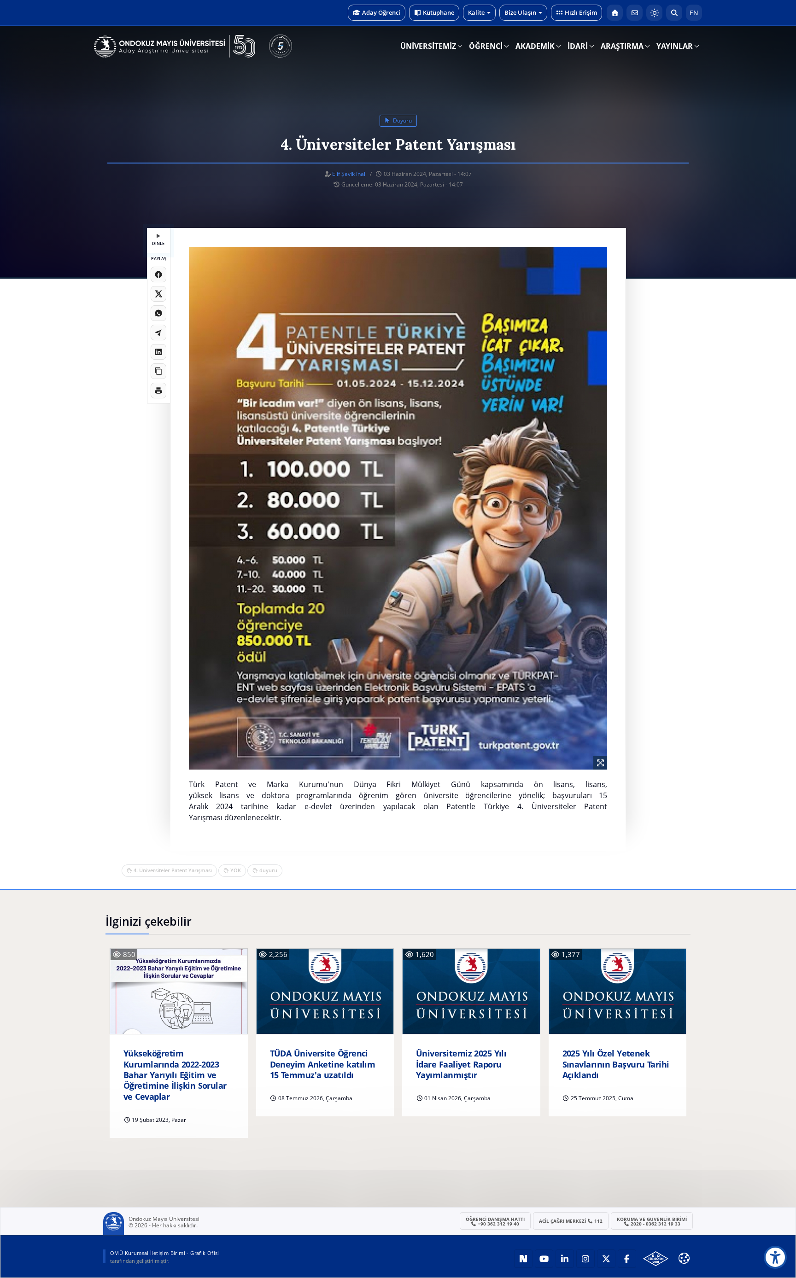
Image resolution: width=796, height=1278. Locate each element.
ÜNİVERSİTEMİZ (428, 46)
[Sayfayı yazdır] (158, 390)
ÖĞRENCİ (486, 46)
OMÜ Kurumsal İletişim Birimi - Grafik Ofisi (164, 1252)
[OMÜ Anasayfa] (615, 13)
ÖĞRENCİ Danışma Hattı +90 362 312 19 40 (495, 1221)
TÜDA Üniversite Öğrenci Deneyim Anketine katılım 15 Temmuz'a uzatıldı (322, 1064)
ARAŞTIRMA (622, 46)
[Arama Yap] (674, 13)
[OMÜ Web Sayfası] (174, 46)
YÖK (235, 870)
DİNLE (158, 243)
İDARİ (578, 46)
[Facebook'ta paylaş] (158, 274)
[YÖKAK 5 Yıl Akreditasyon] (280, 46)
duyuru (402, 120)
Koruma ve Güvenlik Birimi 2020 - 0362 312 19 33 (652, 1221)
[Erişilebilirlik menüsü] (775, 1257)
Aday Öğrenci (381, 12)
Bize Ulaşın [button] (520, 12)
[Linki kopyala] (158, 371)
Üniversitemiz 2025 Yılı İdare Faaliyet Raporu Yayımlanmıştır (461, 1064)
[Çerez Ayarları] (684, 1258)
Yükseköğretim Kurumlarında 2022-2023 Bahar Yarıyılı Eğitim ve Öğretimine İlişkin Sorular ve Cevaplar (175, 1075)
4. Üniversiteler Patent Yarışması (173, 870)
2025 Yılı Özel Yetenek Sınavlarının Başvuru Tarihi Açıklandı (615, 1064)
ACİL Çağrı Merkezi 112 (571, 1221)
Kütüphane (438, 12)
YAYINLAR (674, 46)
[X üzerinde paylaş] (158, 294)
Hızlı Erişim (581, 12)
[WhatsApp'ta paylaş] (158, 313)
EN (694, 12)
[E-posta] (634, 13)
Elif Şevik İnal (348, 174)
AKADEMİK (535, 46)
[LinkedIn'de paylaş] (158, 352)
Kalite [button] (476, 12)
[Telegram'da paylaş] (158, 332)
